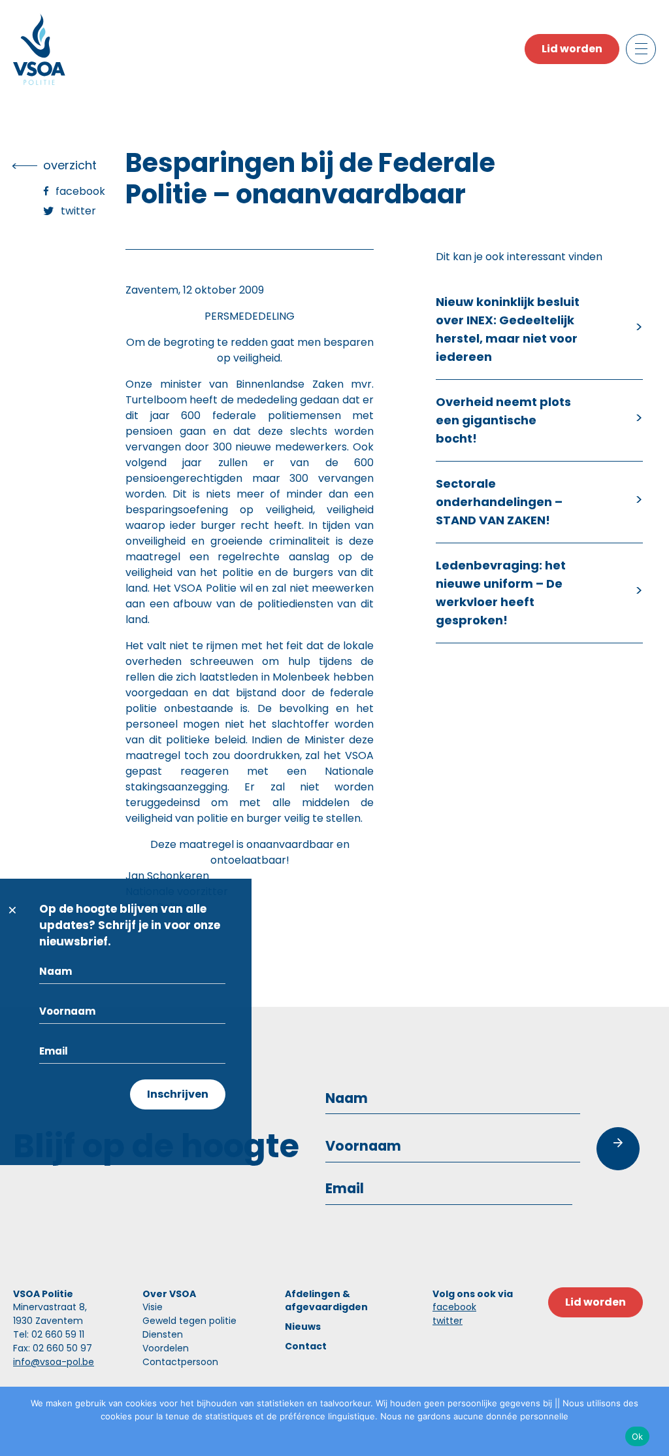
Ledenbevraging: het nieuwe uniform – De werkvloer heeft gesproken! (501, 592)
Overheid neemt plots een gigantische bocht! (503, 420)
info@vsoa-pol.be (53, 1361)
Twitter (78, 210)
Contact (306, 1346)
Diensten (162, 1334)
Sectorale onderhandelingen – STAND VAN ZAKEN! (499, 501)
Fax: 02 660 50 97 (52, 1348)
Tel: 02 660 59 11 (48, 1334)
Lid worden (572, 48)
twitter (447, 1320)
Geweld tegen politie (189, 1320)
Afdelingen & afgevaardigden (326, 1300)
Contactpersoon (180, 1361)
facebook (454, 1306)
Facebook (80, 191)
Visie (152, 1306)
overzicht (70, 165)
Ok (638, 1436)
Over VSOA (169, 1293)
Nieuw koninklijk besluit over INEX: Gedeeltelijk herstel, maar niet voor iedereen (507, 329)
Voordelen (165, 1348)
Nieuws (303, 1326)
